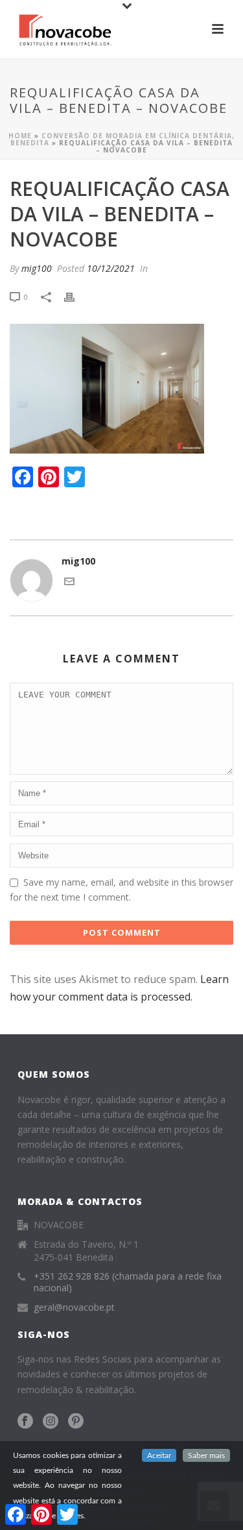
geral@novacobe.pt (74, 1307)
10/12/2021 (111, 268)
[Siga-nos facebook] (25, 1421)
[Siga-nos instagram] (50, 1421)
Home (20, 135)
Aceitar (159, 1455)
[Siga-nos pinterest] (76, 1421)
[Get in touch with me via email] (69, 583)
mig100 (36, 268)
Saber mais (206, 1455)
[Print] (75, 296)
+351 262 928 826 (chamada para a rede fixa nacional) (128, 1282)
